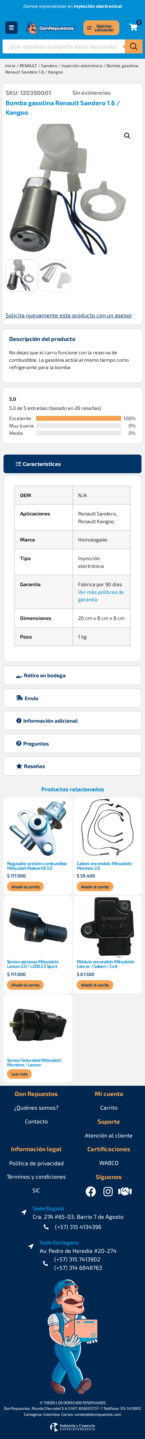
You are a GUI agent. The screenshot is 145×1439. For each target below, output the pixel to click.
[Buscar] (134, 46)
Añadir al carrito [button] (25, 886)
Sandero (49, 65)
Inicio (10, 65)
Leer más (19, 1073)
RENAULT (28, 65)
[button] (127, 135)
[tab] (72, 464)
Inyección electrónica (82, 65)
